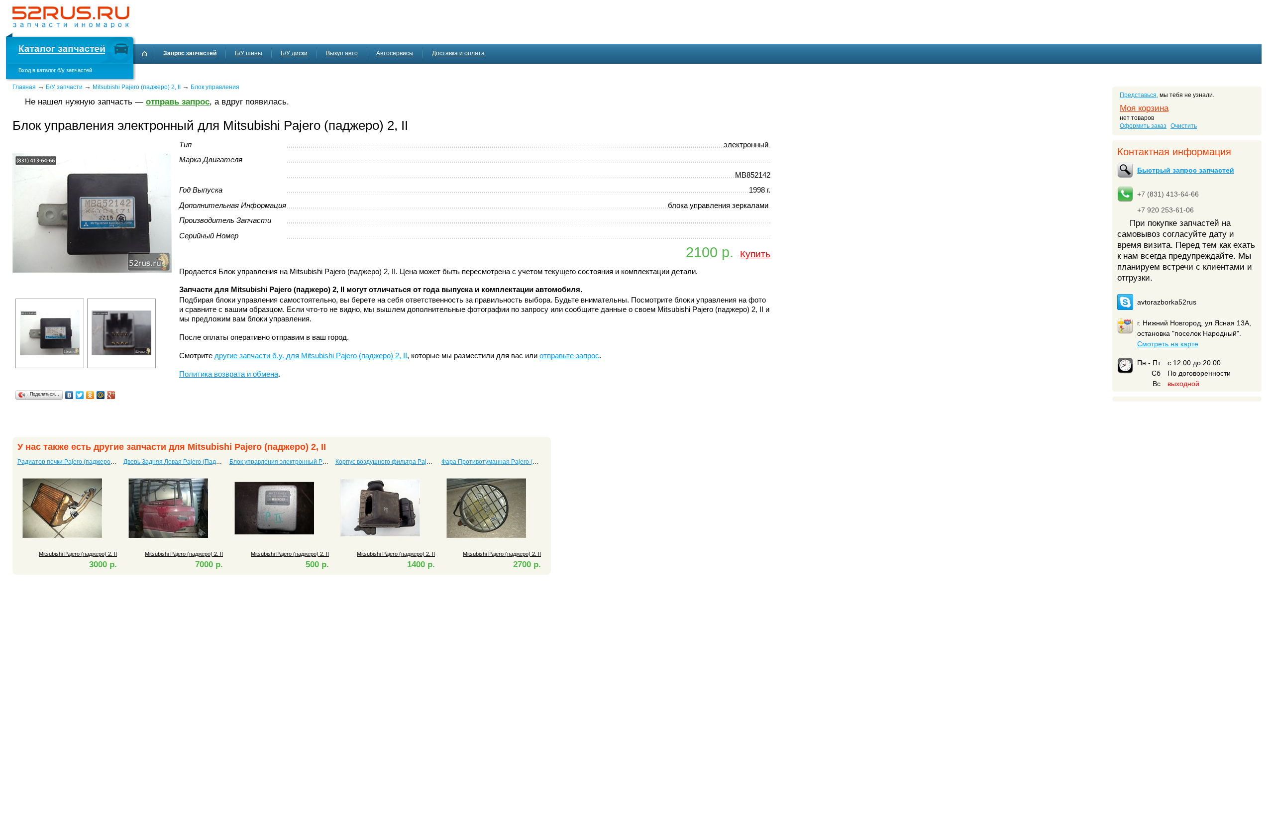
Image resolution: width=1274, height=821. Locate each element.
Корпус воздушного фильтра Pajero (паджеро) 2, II (406, 461)
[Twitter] (80, 395)
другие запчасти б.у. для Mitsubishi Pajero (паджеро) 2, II (310, 356)
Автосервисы (395, 53)
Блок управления (215, 87)
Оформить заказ (1143, 125)
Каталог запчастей (61, 50)
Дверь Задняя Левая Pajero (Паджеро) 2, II (183, 461)
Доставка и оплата (458, 53)
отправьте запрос (569, 356)
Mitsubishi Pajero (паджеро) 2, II (137, 87)
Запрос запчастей (189, 53)
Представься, (1139, 95)
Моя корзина (1144, 108)
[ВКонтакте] (69, 395)
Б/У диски (294, 53)
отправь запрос (178, 101)
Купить (755, 253)
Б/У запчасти (64, 87)
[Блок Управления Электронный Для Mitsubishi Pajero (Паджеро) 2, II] (92, 291)
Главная (24, 87)
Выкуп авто (342, 53)
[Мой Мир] (101, 395)
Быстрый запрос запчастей (1185, 170)
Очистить (1183, 125)
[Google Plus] (111, 395)
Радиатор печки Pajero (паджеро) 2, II (70, 461)
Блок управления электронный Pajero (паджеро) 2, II (303, 461)
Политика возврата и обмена (228, 374)
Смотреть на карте (1167, 344)
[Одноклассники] (90, 395)
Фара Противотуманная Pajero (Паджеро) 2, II (506, 461)
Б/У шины (248, 53)
